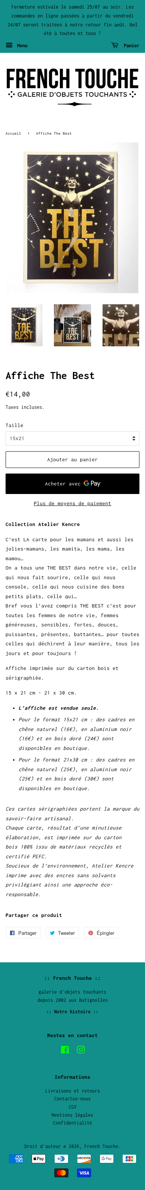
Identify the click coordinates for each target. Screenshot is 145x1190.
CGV (73, 1106)
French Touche (101, 1146)
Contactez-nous (72, 1098)
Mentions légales (72, 1115)
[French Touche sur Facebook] (65, 1051)
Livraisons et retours (72, 1090)
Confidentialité (72, 1122)
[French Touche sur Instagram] (81, 1051)
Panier (130, 45)
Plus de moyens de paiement (72, 503)
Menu (21, 45)
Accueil (13, 133)
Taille (14, 425)
